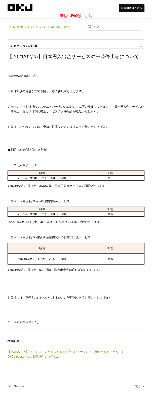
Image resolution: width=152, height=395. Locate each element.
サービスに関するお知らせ (58, 26)
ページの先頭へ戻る (21, 322)
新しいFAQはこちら (76, 16)
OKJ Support (15, 26)
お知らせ (33, 26)
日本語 (136, 386)
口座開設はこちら (131, 8)
